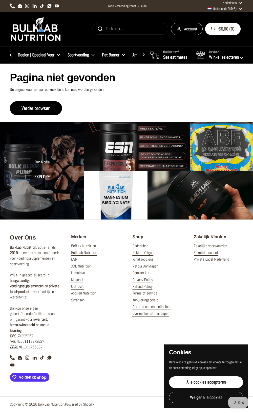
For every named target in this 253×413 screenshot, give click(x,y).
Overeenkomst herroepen (150, 313)
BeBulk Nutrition (83, 245)
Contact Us (140, 272)
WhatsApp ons (142, 259)
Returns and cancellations (151, 306)
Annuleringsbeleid (145, 300)
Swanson (77, 300)
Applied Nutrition (83, 293)
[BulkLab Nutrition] (36, 29)
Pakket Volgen (142, 252)
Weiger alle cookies (206, 397)
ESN (74, 259)
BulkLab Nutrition (84, 252)
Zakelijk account (206, 252)
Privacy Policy (142, 279)
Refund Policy (142, 286)
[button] (219, 55)
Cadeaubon (140, 245)
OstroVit (77, 286)
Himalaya (78, 272)
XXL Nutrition (81, 266)
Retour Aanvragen (145, 266)
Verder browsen (35, 108)
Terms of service (144, 293)
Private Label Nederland (211, 259)
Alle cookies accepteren (206, 382)
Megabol (77, 279)
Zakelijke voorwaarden (210, 245)
